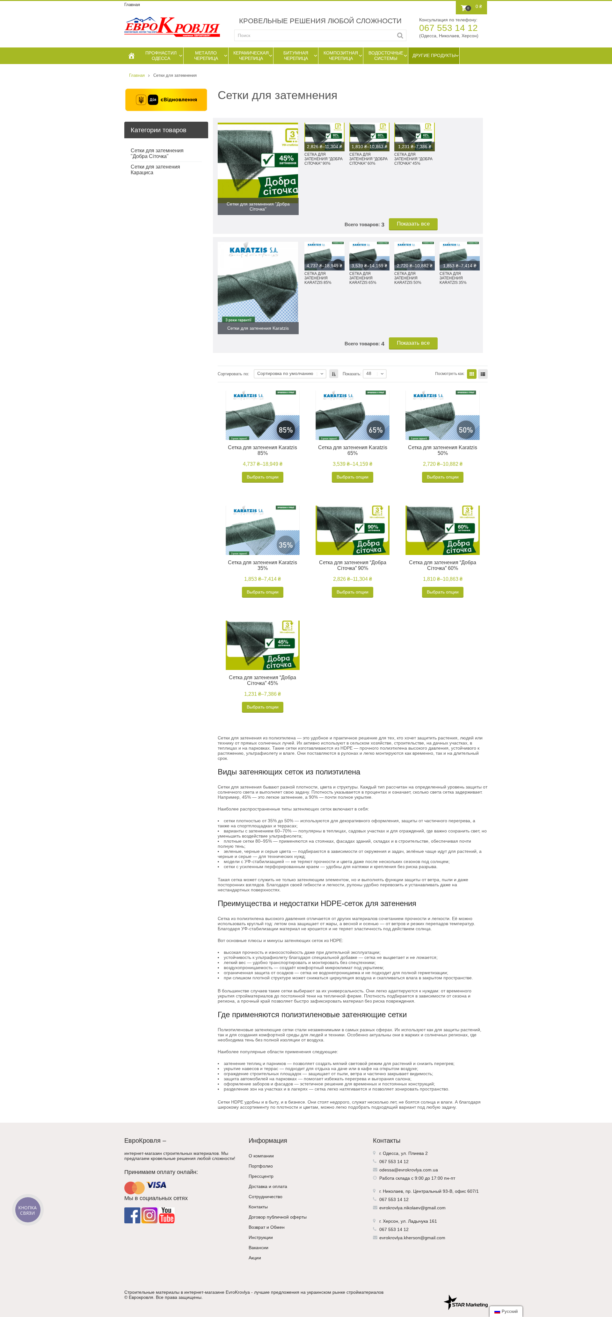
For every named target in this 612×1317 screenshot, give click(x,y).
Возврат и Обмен (267, 1227)
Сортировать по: (233, 374)
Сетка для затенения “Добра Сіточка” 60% (442, 565)
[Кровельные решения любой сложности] (172, 27)
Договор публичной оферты (278, 1217)
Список (483, 374)
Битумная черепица (295, 55)
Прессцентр (261, 1176)
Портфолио (261, 1166)
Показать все (413, 224)
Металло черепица (206, 55)
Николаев (393, 1191)
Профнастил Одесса (161, 55)
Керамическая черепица (251, 55)
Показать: (352, 374)
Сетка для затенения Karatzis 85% (262, 450)
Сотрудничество (265, 1196)
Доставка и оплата (268, 1186)
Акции (255, 1257)
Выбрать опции (263, 476)
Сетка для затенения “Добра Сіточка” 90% (352, 565)
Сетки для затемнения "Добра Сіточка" (157, 153)
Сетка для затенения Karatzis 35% (262, 565)
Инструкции (261, 1237)
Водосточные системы (385, 55)
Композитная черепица (341, 55)
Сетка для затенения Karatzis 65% (352, 450)
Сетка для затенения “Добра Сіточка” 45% (262, 680)
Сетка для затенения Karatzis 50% (442, 450)
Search (400, 35)
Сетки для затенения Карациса (155, 169)
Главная (132, 4)
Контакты (258, 1206)
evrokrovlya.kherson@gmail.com (412, 1237)
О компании (261, 1155)
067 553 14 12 (448, 28)
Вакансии (258, 1247)
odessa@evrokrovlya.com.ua (408, 1169)
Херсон (390, 1221)
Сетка (472, 374)
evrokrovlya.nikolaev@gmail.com (412, 1207)
